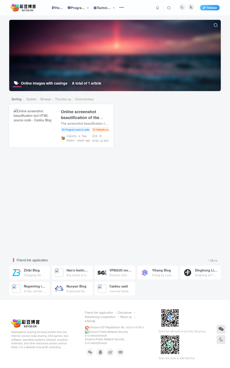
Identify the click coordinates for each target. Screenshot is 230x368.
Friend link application (99, 312)
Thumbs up (63, 99)
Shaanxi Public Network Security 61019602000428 (104, 341)
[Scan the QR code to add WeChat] (221, 329)
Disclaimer (125, 312)
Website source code (107, 129)
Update (31, 99)
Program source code (77, 129)
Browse (45, 99)
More (213, 260)
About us (126, 317)
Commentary (84, 99)
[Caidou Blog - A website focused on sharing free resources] (25, 323)
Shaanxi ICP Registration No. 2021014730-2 (116, 327)
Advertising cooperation (100, 317)
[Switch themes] (221, 339)
